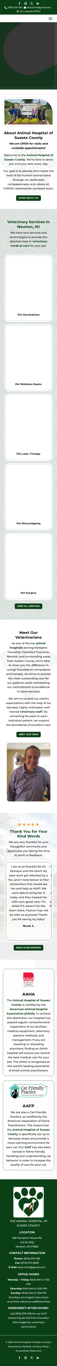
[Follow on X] (31, 3)
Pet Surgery (28, 592)
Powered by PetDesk (19, 1346)
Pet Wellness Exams (28, 384)
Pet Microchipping (29, 523)
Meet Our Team (28, 734)
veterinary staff (31, 711)
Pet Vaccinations (29, 314)
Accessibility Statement (28, 1350)
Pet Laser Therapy (28, 453)
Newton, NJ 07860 (27, 1246)
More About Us (28, 198)
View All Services (28, 606)
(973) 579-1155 (32, 1258)
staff (27, 1147)
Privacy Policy (40, 1346)
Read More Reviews (28, 947)
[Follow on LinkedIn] (37, 3)
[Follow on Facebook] (19, 3)
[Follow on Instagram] (25, 3)
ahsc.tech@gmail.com (31, 1267)
